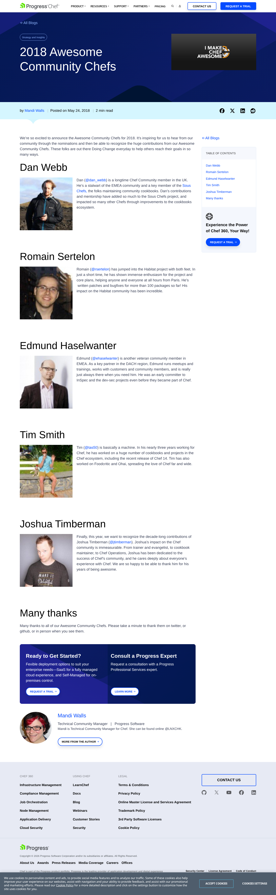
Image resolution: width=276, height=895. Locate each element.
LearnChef (81, 785)
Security (79, 828)
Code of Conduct (246, 871)
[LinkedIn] (253, 793)
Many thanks (214, 198)
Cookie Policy (129, 828)
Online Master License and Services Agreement (154, 802)
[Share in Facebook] (223, 110)
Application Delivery (35, 819)
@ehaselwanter (105, 358)
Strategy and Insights (33, 37)
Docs (77, 793)
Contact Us (202, 6)
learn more (123, 691)
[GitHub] (204, 793)
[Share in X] (233, 110)
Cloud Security (31, 828)
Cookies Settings (254, 883)
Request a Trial (238, 6)
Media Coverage (91, 863)
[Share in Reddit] (253, 110)
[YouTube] (228, 793)
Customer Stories (86, 819)
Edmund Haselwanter (220, 178)
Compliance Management (39, 793)
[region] (138, 883)
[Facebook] (241, 793)
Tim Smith (212, 185)
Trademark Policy (131, 811)
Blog (76, 802)
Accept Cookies (216, 883)
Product (77, 6)
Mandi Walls (72, 715)
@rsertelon (100, 269)
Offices (126, 863)
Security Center (195, 871)
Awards (43, 863)
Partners (141, 6)
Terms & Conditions (133, 785)
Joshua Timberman (219, 192)
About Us (27, 863)
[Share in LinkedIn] (243, 110)
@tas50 (91, 447)
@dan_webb (95, 180)
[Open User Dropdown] (179, 6)
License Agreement (220, 871)
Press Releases (64, 863)
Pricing (160, 6)
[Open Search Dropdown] (172, 6)
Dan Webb (213, 165)
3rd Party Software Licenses (140, 819)
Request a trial (222, 242)
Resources (99, 6)
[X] (216, 793)
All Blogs (30, 23)
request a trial (42, 691)
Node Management (34, 811)
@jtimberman (120, 542)
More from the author (79, 741)
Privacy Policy (129, 793)
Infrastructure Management (40, 785)
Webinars (80, 811)
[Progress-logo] (34, 848)
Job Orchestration (34, 802)
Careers (112, 863)
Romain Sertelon (217, 172)
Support (120, 6)
